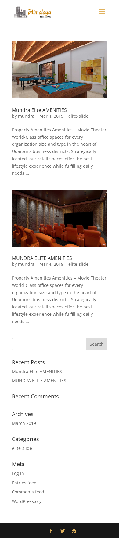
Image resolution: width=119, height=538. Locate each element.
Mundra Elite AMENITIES (39, 110)
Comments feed (28, 492)
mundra (26, 116)
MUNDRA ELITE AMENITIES (42, 258)
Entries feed (24, 483)
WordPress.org (27, 501)
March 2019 (24, 423)
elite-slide (78, 116)
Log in (18, 473)
